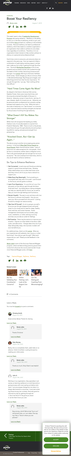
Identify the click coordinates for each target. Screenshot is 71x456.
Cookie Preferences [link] (18, 452)
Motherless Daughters (24, 67)
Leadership (10, 15)
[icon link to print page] (25, 27)
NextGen (33, 3)
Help (29, 453)
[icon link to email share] (21, 27)
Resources (23, 3)
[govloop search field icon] (56, 3)
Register (60, 3)
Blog (38, 3)
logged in (18, 306)
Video (28, 3)
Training (16, 3)
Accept (56, 439)
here (30, 250)
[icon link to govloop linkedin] (17, 27)
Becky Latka (10, 244)
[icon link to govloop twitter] (9, 27)
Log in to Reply (11, 323)
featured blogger (17, 256)
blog (16, 43)
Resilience (26, 256)
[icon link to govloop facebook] (13, 27)
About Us (44, 3)
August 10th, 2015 (18, 344)
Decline (56, 446)
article (18, 74)
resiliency (33, 256)
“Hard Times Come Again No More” (24, 88)
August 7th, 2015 (17, 315)
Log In (65, 3)
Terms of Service (41, 453)
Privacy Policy (34, 453)
